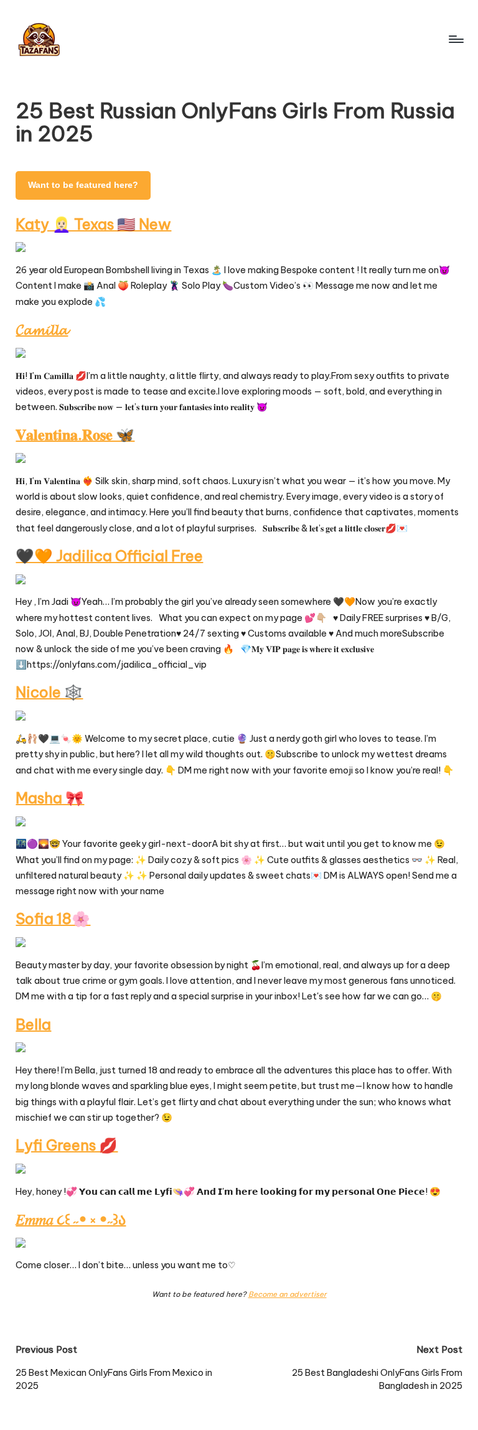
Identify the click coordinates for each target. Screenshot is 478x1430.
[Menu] (455, 39)
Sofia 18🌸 (53, 918)
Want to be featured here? (83, 185)
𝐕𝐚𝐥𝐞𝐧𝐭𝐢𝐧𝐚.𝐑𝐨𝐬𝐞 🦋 (75, 434)
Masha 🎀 (50, 797)
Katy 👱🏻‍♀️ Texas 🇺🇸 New (93, 224)
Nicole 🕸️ (49, 692)
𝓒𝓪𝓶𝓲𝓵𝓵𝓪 (42, 329)
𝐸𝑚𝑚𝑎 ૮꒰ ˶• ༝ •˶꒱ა (71, 1219)
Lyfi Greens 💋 (67, 1145)
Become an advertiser (287, 1294)
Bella (33, 1024)
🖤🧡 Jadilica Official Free (109, 555)
